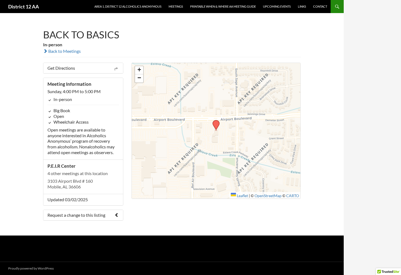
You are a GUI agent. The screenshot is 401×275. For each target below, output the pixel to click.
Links (302, 6)
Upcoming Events (277, 6)
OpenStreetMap (268, 196)
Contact (320, 6)
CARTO (292, 196)
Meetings (176, 6)
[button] (214, 121)
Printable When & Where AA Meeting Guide (223, 6)
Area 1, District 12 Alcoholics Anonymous (127, 6)
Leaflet (242, 196)
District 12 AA (23, 7)
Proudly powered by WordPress (31, 268)
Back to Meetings (64, 51)
